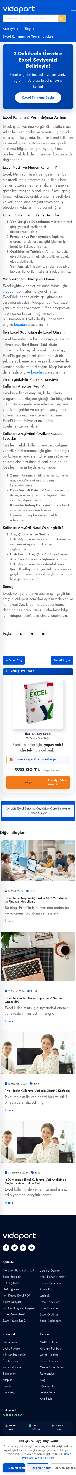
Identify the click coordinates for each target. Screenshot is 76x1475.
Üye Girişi (8, 1392)
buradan (20, 324)
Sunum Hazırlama (50, 1283)
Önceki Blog (15, 660)
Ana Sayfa (46, 1399)
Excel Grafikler (49, 1314)
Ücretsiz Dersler (50, 1271)
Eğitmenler (9, 1373)
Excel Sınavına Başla (38, 97)
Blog (27, 28)
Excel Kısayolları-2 (14, 1320)
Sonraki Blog (61, 660)
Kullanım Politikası (51, 1348)
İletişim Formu (48, 1392)
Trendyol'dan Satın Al (57, 782)
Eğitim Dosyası (12, 1302)
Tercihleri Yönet (40, 1467)
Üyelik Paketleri (12, 1348)
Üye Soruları (10, 1361)
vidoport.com (13, 291)
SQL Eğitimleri (11, 1283)
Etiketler (8, 1386)
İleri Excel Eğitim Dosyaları (19, 1308)
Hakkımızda (10, 1342)
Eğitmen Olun (48, 1386)
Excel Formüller (49, 1302)
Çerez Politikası (49, 1355)
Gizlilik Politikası (50, 1342)
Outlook (45, 1296)
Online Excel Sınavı (52, 1367)
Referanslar (47, 1373)
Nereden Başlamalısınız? (18, 1270)
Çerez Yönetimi (49, 1361)
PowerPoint (47, 1289)
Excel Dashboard (50, 1321)
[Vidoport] (19, 9)
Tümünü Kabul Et (16, 1467)
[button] (62, 18)
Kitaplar (7, 1380)
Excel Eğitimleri (12, 1277)
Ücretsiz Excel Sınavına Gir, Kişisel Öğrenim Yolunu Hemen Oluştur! (38, 810)
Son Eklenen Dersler (52, 1277)
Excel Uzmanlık (49, 1308)
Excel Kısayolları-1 (14, 1314)
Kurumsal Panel (12, 1367)
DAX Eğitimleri (11, 1289)
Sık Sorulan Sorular (14, 1355)
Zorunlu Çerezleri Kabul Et (64, 1467)
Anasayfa (9, 28)
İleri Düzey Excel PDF (16, 1295)
